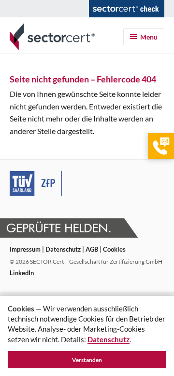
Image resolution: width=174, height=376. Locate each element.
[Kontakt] (161, 146)
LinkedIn (22, 273)
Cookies (114, 249)
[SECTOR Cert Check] (126, 8)
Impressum (25, 249)
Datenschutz (63, 249)
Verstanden (87, 359)
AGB (92, 249)
